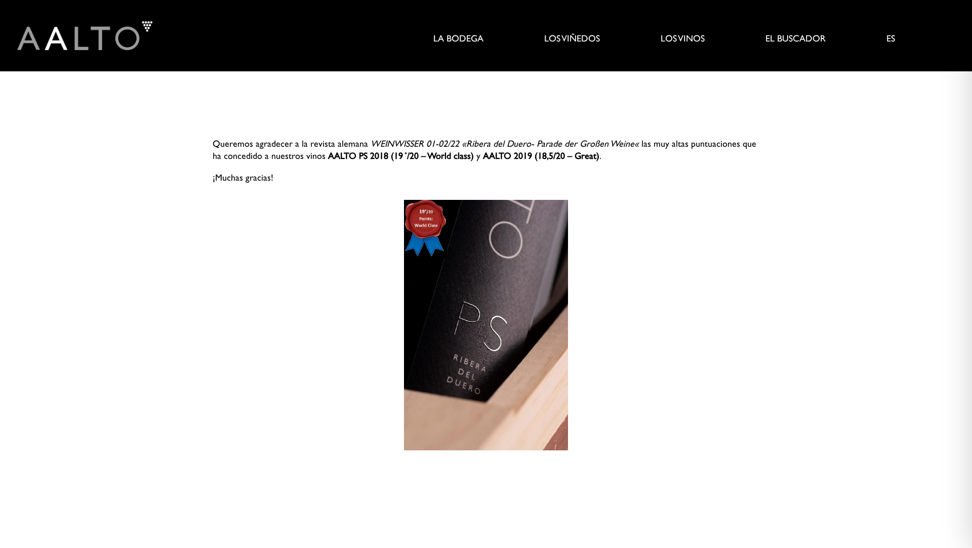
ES (890, 39)
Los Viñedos (572, 39)
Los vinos (683, 39)
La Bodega (458, 39)
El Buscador (795, 39)
